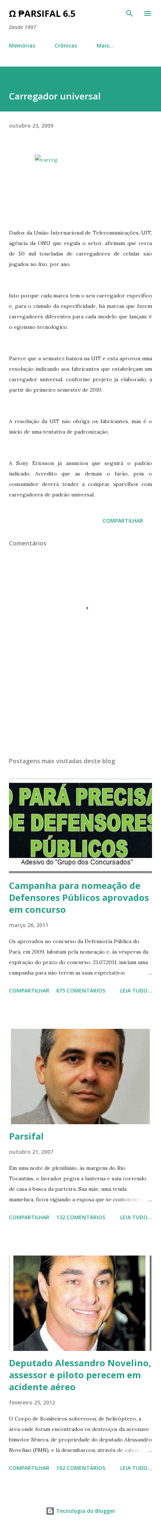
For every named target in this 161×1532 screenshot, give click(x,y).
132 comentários (80, 1217)
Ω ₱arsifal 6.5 (42, 13)
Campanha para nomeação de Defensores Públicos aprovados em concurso (79, 897)
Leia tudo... (136, 990)
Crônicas (66, 45)
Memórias (22, 45)
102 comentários (80, 1467)
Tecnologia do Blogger (85, 1510)
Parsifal (26, 1136)
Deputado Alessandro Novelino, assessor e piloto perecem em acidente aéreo (80, 1375)
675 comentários (80, 990)
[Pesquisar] (129, 13)
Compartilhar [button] (123, 520)
